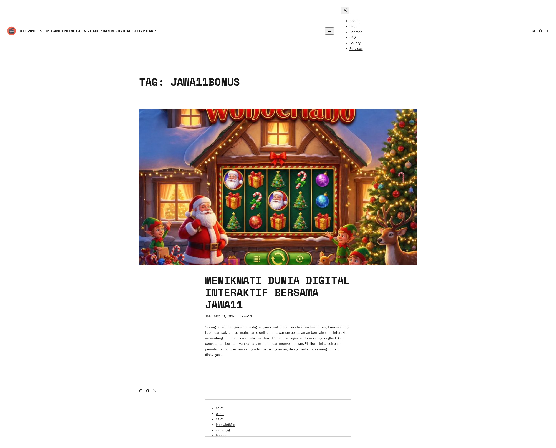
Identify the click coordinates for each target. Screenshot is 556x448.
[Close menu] (345, 10)
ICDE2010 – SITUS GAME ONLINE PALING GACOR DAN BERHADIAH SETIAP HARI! (88, 31)
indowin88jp (225, 424)
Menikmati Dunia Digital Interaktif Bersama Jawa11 (277, 292)
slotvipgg (223, 430)
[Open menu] (329, 31)
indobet (222, 435)
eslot (220, 408)
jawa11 (246, 316)
